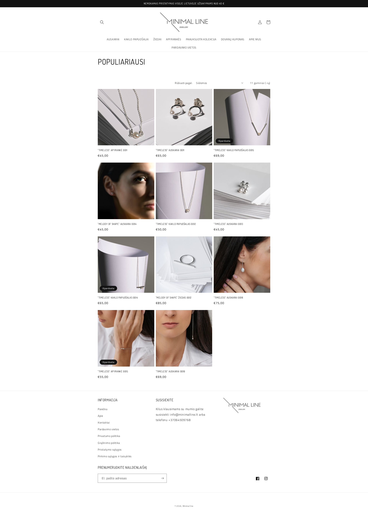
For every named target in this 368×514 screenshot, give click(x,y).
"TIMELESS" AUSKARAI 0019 (170, 371)
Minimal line (188, 506)
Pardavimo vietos (108, 429)
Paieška (102, 409)
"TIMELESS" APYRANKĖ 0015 (113, 371)
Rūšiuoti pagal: (183, 83)
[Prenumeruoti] (162, 478)
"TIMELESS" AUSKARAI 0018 (228, 297)
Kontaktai (104, 422)
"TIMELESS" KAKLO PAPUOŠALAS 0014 (118, 297)
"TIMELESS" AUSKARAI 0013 (228, 223)
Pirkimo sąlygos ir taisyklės (115, 456)
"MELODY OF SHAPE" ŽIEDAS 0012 (173, 297)
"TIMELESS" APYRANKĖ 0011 (112, 150)
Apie (100, 416)
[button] (102, 22)
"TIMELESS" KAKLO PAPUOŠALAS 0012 (176, 223)
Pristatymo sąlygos (110, 449)
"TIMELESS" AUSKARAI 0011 (170, 150)
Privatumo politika (109, 436)
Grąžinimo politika (109, 443)
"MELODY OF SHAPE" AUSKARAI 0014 (117, 223)
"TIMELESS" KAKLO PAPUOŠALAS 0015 (234, 150)
